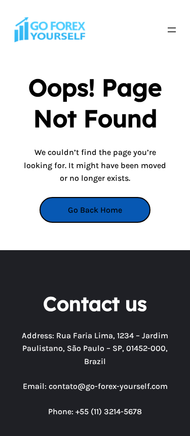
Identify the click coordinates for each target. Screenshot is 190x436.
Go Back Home (95, 210)
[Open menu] (172, 30)
